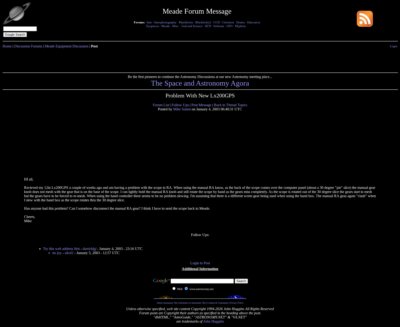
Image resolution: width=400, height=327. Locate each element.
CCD (216, 22)
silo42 (69, 253)
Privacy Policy (237, 303)
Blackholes (186, 22)
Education (253, 22)
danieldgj (89, 249)
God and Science (192, 26)
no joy (57, 253)
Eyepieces (152, 26)
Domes (240, 22)
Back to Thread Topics (230, 105)
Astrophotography (165, 22)
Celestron (228, 22)
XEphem (240, 26)
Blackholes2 (203, 22)
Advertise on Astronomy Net (192, 303)
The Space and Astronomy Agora (200, 83)
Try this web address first (61, 249)
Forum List (161, 105)
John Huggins (213, 321)
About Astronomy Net (167, 303)
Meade (165, 26)
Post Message (201, 105)
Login (393, 46)
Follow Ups (180, 105)
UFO (229, 26)
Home (7, 46)
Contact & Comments (217, 303)
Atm (149, 22)
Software (218, 26)
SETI (208, 26)
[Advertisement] (200, 59)
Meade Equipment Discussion (66, 46)
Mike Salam (182, 109)
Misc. (175, 26)
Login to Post (200, 263)
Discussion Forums (28, 46)
